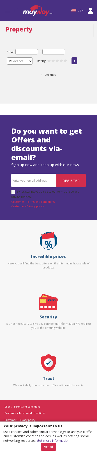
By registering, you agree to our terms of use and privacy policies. (45, 194)
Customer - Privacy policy (27, 206)
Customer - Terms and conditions (33, 201)
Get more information (53, 440)
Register (71, 180)
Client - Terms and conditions (22, 406)
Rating (41, 61)
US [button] (79, 10)
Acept (48, 446)
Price (10, 52)
